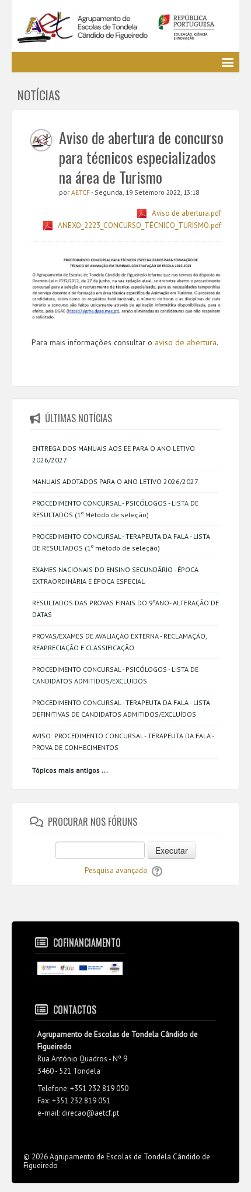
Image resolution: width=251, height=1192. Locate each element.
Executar (171, 850)
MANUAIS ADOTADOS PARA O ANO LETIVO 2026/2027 (115, 481)
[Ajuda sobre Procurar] (157, 870)
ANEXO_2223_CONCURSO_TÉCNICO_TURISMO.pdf (139, 225)
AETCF (81, 192)
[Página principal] (125, 28)
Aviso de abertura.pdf (186, 213)
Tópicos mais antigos (66, 770)
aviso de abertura (186, 342)
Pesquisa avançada (116, 870)
